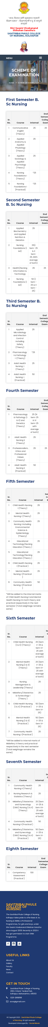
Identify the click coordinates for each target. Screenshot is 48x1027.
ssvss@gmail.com (17, 1001)
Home (11, 83)
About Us (10, 960)
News (8, 969)
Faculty (9, 966)
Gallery (9, 963)
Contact (9, 972)
